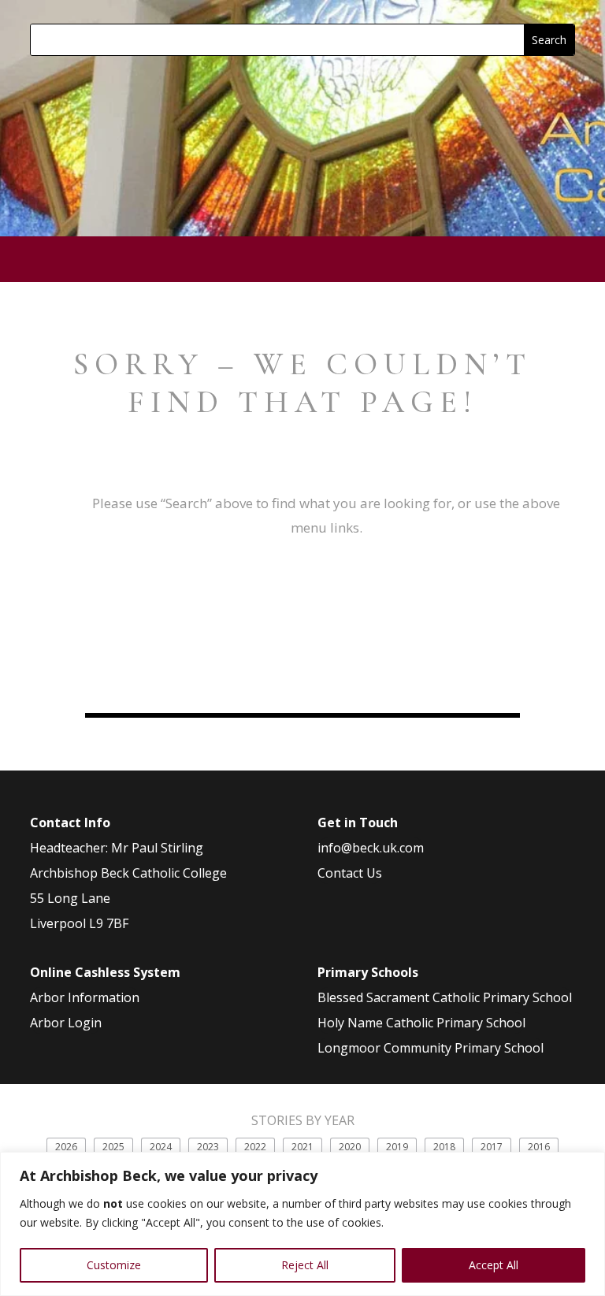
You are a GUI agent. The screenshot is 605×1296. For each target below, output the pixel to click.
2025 (113, 1146)
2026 (66, 1146)
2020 (350, 1146)
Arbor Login (66, 1022)
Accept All (493, 1264)
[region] (302, 1224)
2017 (492, 1146)
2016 (539, 1146)
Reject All (304, 1264)
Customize (114, 1264)
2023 (208, 1146)
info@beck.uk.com (370, 847)
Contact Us (349, 873)
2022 (255, 1146)
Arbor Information (84, 997)
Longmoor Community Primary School (430, 1047)
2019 (397, 1146)
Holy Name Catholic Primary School (421, 1022)
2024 (161, 1146)
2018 (444, 1146)
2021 (302, 1146)
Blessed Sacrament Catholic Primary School (444, 997)
